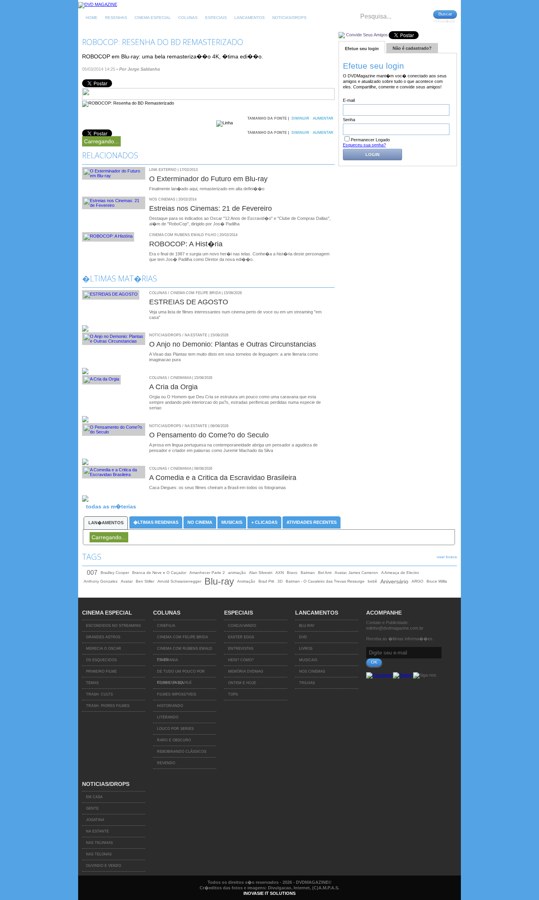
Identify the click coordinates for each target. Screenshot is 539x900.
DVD (303, 637)
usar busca (447, 557)
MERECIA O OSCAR (103, 649)
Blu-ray (219, 581)
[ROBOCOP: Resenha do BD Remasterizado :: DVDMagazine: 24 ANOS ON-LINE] (97, 4)
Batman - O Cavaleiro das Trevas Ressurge (325, 581)
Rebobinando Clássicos (181, 752)
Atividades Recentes (311, 522)
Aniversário (394, 581)
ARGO (417, 581)
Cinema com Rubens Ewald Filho (184, 650)
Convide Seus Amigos (367, 34)
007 (92, 572)
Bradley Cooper (115, 572)
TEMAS (92, 683)
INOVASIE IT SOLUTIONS (269, 893)
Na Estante (97, 831)
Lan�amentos (106, 522)
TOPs (233, 694)
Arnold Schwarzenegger (179, 581)
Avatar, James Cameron (356, 572)
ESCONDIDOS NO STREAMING (113, 626)
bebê (372, 581)
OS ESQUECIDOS (101, 660)
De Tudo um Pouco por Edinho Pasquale (181, 673)
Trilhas (307, 683)
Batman (308, 572)
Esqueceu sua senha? (364, 144)
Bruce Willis (437, 581)
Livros (306, 649)
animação (237, 572)
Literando (167, 717)
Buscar (445, 13)
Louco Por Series (175, 729)
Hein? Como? (241, 660)
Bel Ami (324, 572)
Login (372, 154)
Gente (92, 808)
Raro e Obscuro (174, 740)
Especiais (216, 17)
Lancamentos (249, 17)
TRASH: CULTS (99, 694)
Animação (246, 581)
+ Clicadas (264, 522)
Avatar (127, 581)
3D (280, 581)
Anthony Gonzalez (101, 581)
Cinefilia (166, 626)
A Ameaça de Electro (400, 572)
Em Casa (94, 797)
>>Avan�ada (444, 21)
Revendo (166, 763)
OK (374, 662)
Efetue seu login (362, 48)
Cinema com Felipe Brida (182, 637)
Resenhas (116, 17)
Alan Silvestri (260, 572)
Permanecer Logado (370, 139)
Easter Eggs (241, 637)
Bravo (292, 572)
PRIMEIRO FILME (101, 671)
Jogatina (95, 820)
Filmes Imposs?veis (176, 694)
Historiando (170, 706)
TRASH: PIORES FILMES (107, 706)
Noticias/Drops (289, 17)
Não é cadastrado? (412, 48)
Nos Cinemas (312, 671)
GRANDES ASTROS (103, 637)
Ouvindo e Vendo (103, 866)
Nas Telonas (99, 854)
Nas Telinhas (99, 843)
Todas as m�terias (111, 506)
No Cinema (199, 522)
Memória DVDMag (245, 671)
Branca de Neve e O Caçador (159, 572)
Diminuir (300, 118)
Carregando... (101, 141)
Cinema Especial (153, 17)
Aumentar (323, 118)
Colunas (188, 17)
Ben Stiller (145, 581)
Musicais (231, 522)
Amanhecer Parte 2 (207, 572)
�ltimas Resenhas (155, 522)
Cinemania (167, 660)
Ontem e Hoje (242, 683)
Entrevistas (240, 649)
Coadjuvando (242, 626)
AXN (279, 572)
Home (91, 17)
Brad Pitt (266, 581)
